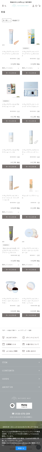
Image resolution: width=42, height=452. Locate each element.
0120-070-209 (22, 413)
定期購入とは (11, 344)
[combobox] (11, 68)
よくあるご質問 (11, 351)
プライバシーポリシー (21, 443)
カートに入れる (11, 73)
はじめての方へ (11, 337)
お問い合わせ (31, 351)
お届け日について (32, 344)
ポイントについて (32, 337)
